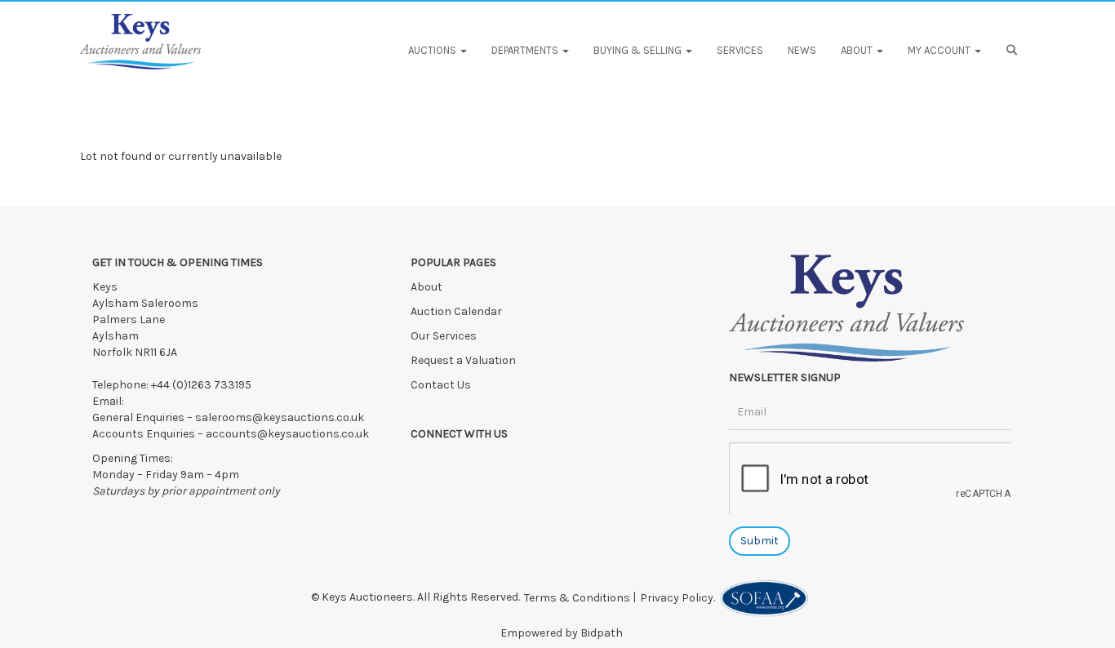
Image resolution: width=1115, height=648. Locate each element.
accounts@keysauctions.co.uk (287, 434)
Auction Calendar (457, 311)
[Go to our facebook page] (426, 462)
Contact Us (441, 385)
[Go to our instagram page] (492, 462)
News (802, 50)
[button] (1014, 50)
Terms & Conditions (577, 598)
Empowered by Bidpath (561, 633)
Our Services (444, 336)
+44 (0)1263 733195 (201, 385)
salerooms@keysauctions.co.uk (279, 417)
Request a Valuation (463, 360)
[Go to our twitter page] (459, 462)
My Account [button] (940, 50)
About (426, 287)
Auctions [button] (433, 50)
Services (740, 50)
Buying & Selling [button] (638, 50)
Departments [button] (526, 50)
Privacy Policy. (680, 598)
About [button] (858, 50)
